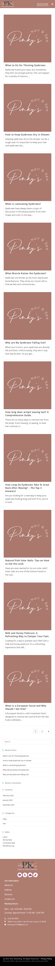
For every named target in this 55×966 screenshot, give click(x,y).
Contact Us (9, 899)
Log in (5, 837)
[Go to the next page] (48, 731)
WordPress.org (8, 846)
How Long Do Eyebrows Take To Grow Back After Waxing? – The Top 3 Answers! (27, 488)
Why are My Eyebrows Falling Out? (25, 342)
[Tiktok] (35, 875)
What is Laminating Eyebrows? (23, 203)
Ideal (5, 819)
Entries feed (7, 840)
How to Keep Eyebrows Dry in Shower (27, 134)
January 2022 (8, 800)
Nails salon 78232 (8, 961)
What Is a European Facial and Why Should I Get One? (25, 707)
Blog (51, 961)
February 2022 (8, 795)
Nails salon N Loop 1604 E (40, 961)
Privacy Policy (46, 959)
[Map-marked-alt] (30, 875)
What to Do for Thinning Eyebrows (25, 65)
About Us (8, 885)
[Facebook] (19, 875)
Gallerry (8, 890)
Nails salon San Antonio (23, 961)
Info (4, 823)
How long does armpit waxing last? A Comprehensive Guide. (27, 413)
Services (8, 894)
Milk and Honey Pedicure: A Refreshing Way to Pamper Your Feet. (27, 634)
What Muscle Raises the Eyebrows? (25, 273)
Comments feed (9, 843)
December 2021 (9, 805)
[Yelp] (25, 875)
